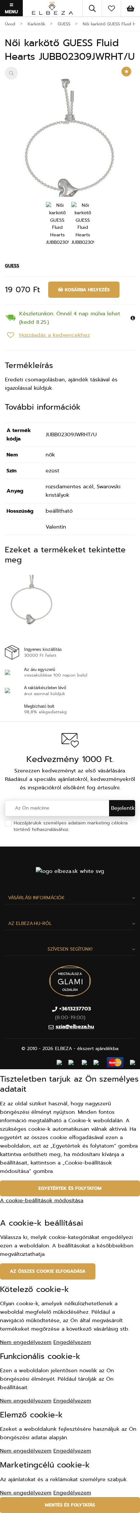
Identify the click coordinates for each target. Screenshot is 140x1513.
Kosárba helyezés (86, 289)
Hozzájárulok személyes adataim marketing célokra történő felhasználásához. (73, 826)
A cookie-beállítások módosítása (41, 1200)
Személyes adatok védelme (101, 829)
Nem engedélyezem (25, 1342)
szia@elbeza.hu (75, 1027)
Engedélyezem (72, 1342)
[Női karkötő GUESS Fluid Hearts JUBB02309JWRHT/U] (70, 151)
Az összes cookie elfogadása (48, 1271)
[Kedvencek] (111, 8)
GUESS (12, 265)
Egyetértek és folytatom (70, 1188)
